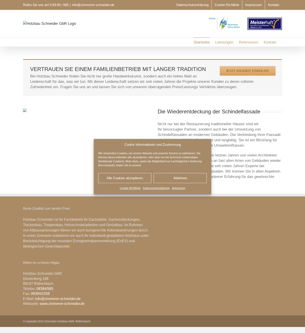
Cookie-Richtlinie (130, 188)
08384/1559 (40, 294)
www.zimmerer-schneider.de (62, 304)
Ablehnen (180, 178)
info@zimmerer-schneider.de (93, 5)
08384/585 (44, 289)
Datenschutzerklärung (156, 188)
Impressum (178, 188)
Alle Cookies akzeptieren (125, 178)
